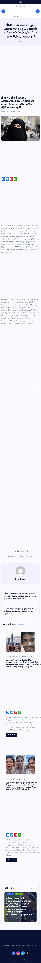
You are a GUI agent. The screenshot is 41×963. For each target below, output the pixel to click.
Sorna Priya (10, 918)
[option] (20, 907)
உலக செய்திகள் (6, 111)
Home (20, 41)
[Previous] (31, 888)
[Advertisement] (20, 71)
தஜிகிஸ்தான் (13, 556)
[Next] (35, 888)
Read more (11, 734)
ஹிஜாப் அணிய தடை (27, 556)
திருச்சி (18, 656)
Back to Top (21, 959)
